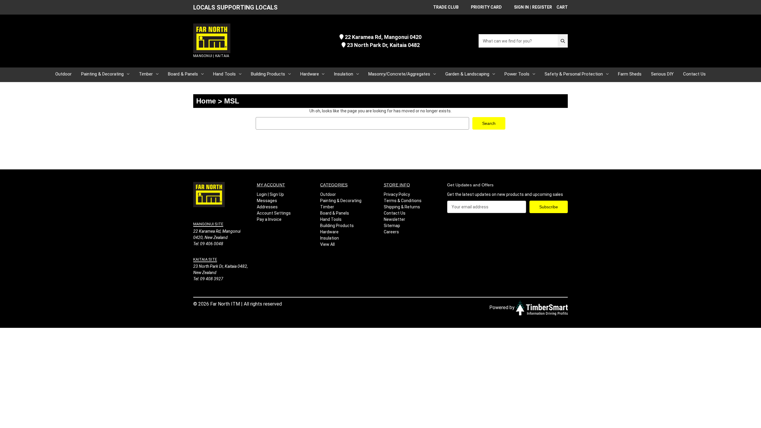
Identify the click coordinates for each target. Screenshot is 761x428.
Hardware (309, 74)
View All (327, 244)
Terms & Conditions (403, 200)
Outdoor (63, 74)
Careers (391, 231)
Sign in (521, 7)
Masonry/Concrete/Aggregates (399, 74)
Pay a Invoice (269, 219)
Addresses (267, 206)
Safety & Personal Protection (574, 74)
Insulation (343, 74)
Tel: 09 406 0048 (208, 243)
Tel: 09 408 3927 (208, 278)
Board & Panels (183, 74)
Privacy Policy (397, 194)
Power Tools (516, 74)
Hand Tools (224, 74)
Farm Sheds (629, 74)
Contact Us (694, 74)
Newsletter (394, 219)
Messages (267, 200)
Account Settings (274, 213)
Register (542, 7)
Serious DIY (662, 74)
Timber (146, 74)
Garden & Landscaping (467, 74)
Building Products (268, 74)
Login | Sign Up (270, 194)
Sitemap (392, 225)
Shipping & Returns (402, 206)
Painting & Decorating (102, 74)
